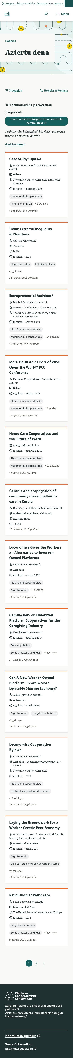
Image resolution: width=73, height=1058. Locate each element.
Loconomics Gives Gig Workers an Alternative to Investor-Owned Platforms (35, 553)
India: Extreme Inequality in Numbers (30, 231)
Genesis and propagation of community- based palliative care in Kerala (33, 496)
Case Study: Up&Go (25, 159)
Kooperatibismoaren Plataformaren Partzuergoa (34, 3)
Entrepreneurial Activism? (31, 295)
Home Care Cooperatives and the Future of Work (33, 436)
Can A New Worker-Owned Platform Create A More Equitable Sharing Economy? (33, 683)
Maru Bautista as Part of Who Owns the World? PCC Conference (34, 367)
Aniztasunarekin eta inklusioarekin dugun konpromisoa (34, 1015)
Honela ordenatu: (55, 91)
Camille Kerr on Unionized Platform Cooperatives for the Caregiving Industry (34, 620)
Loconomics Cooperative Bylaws (30, 747)
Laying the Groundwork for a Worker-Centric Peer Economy (34, 825)
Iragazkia (15, 91)
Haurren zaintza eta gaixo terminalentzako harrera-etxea (36, 121)
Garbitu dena (14, 144)
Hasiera (10, 41)
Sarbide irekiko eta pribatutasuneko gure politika (33, 1007)
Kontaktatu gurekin (20, 1035)
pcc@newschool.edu (19, 1048)
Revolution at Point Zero (29, 895)
